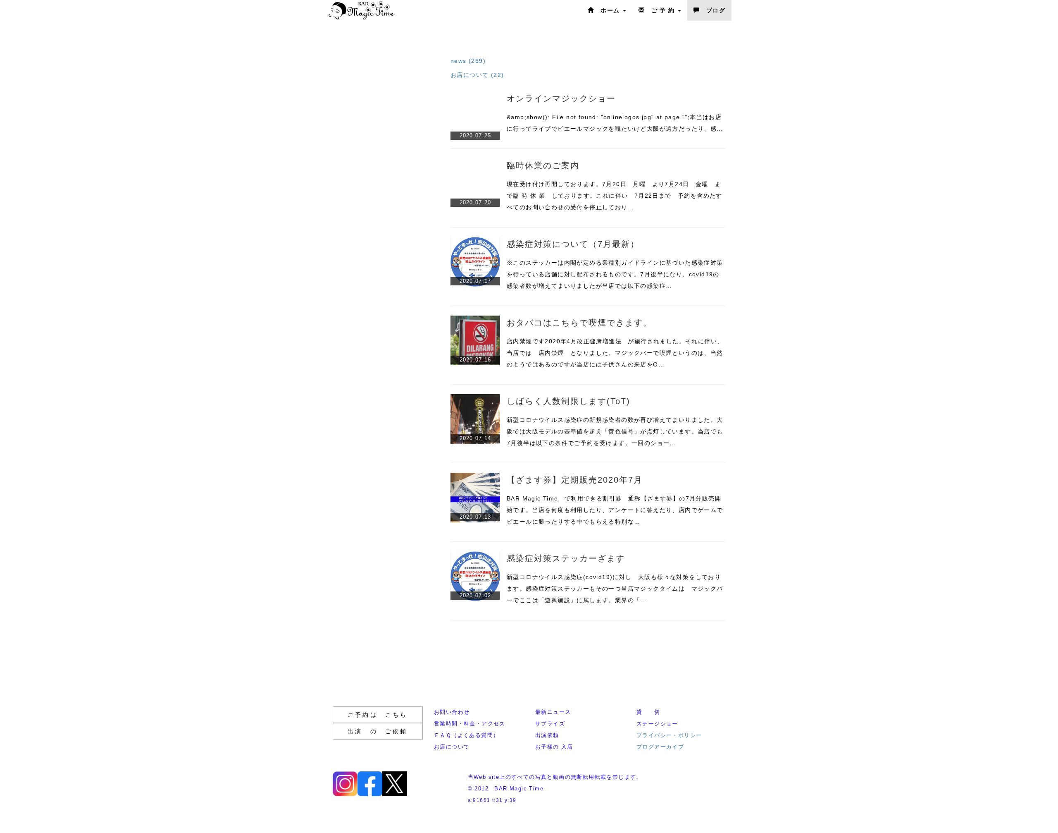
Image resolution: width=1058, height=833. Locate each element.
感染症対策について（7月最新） (573, 244)
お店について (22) (477, 75)
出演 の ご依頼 (378, 731)
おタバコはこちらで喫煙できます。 (579, 322)
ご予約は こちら (378, 714)
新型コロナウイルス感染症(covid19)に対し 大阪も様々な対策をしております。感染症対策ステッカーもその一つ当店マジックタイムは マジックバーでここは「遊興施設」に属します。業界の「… (615, 588)
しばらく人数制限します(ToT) (568, 401)
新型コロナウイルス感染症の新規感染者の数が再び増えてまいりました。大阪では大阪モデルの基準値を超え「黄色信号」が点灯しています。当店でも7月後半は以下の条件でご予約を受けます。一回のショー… (615, 431)
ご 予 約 (661, 10)
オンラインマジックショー (561, 98)
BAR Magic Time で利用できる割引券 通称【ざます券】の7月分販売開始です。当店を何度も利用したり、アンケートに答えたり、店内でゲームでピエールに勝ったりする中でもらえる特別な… (615, 510)
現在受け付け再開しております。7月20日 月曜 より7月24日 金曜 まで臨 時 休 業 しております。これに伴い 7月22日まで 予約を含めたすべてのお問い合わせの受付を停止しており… (614, 196)
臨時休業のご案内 (543, 165)
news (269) (468, 60)
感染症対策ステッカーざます (566, 558)
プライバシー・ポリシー (669, 735)
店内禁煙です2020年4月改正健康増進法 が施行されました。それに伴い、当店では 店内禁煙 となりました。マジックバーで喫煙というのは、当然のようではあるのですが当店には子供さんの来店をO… (615, 353)
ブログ (712, 10)
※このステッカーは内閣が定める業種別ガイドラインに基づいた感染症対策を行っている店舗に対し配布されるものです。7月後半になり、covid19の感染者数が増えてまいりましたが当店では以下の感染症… (615, 274)
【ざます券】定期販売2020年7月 (575, 479)
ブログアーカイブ (660, 747)
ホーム (608, 10)
